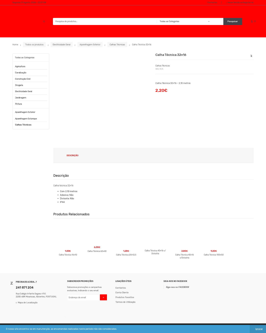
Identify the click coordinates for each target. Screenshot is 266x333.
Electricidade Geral (61, 44)
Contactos (212, 2)
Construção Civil (22, 79)
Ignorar (259, 329)
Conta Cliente (122, 292)
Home (15, 44)
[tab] (72, 155)
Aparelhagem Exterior (90, 44)
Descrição (72, 155)
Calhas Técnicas (117, 44)
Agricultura (20, 66)
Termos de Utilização (125, 302)
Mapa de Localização (28, 302)
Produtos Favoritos (124, 297)
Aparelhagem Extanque (26, 118)
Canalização (20, 72)
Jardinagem (20, 97)
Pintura (18, 104)
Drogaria (19, 85)
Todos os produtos (34, 44)
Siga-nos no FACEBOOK (175, 281)
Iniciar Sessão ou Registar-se (241, 2)
